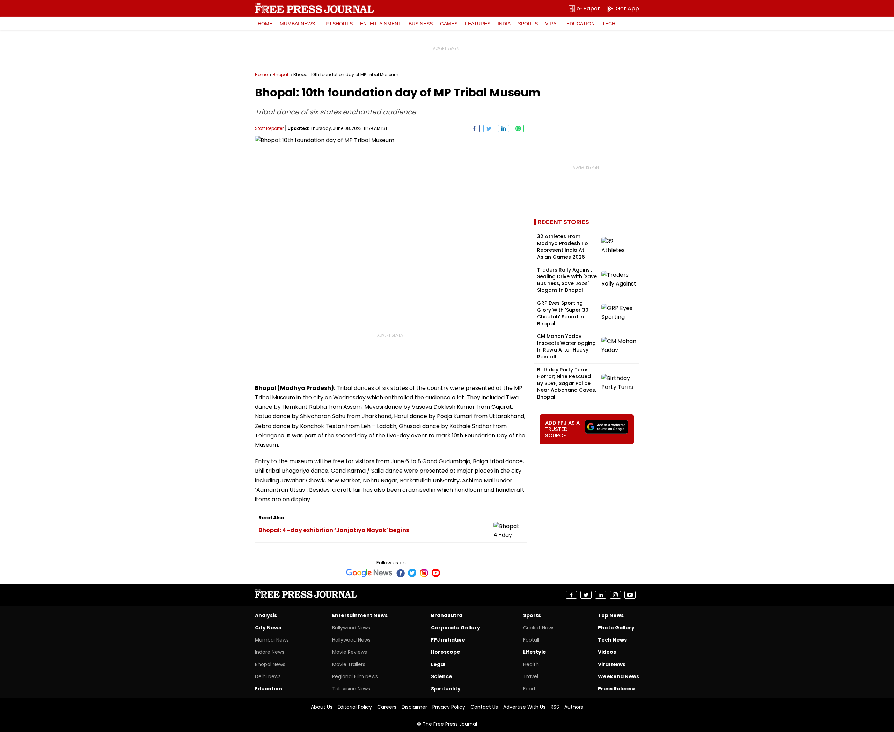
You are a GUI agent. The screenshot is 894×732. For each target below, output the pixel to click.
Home (265, 24)
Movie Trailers (348, 664)
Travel (530, 676)
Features (477, 24)
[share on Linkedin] (503, 128)
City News (268, 627)
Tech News (612, 639)
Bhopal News (270, 664)
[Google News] (369, 573)
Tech (608, 24)
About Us (321, 706)
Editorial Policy (355, 706)
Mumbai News (297, 24)
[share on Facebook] (474, 128)
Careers (386, 706)
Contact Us (484, 706)
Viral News (611, 664)
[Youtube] (436, 573)
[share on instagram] (615, 595)
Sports (528, 24)
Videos (607, 652)
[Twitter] (412, 573)
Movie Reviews (349, 652)
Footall (531, 639)
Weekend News (618, 676)
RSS (555, 706)
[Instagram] (424, 573)
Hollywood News (351, 639)
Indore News (269, 652)
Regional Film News (355, 676)
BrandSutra (446, 615)
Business (421, 24)
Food (529, 688)
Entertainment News (360, 615)
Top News (611, 615)
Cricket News (539, 627)
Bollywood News (351, 627)
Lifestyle (534, 652)
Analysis (266, 615)
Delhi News (268, 676)
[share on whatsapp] (518, 128)
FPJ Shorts (337, 24)
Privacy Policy (448, 706)
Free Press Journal (314, 8)
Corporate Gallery (455, 627)
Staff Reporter (269, 128)
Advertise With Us (524, 706)
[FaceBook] (400, 573)
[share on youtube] (630, 595)
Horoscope (445, 652)
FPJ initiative (448, 639)
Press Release (616, 688)
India (504, 24)
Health (531, 664)
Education (580, 24)
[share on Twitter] (488, 128)
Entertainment (380, 24)
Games (448, 24)
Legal (438, 664)
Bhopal (280, 74)
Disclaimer (414, 706)
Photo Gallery (616, 627)
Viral (552, 24)
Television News (351, 688)
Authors (573, 706)
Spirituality (446, 688)
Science (441, 676)
